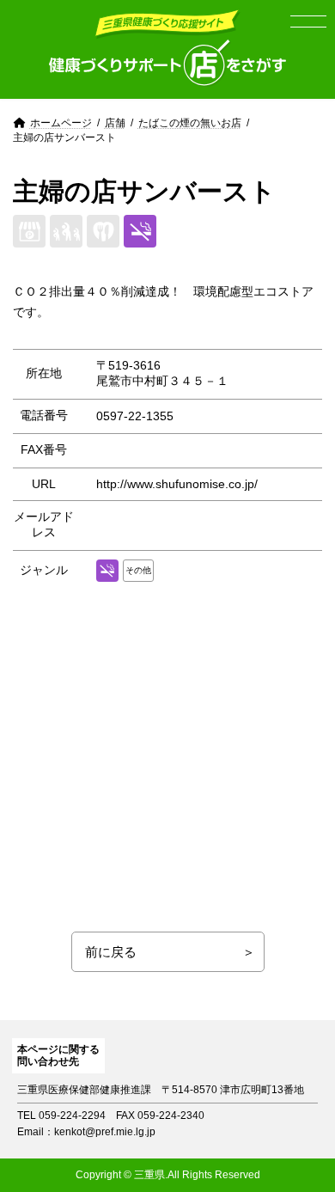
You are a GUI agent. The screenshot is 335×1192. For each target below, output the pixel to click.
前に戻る (111, 951)
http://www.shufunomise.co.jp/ (177, 484)
